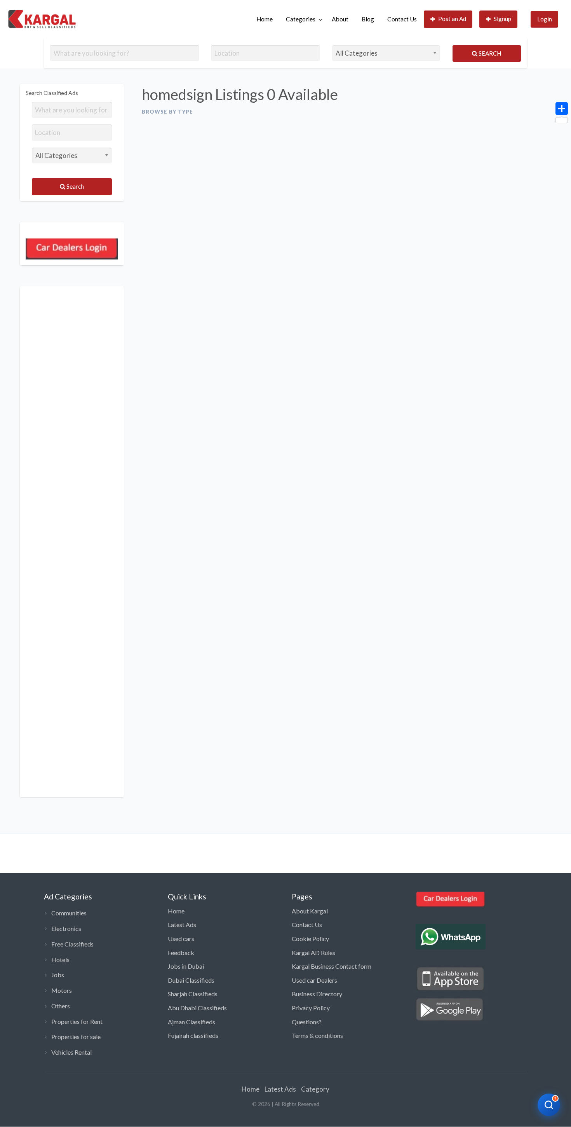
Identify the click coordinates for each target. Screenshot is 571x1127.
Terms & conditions (317, 1035)
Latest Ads (182, 924)
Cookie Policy (310, 938)
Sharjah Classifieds (193, 993)
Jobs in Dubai (186, 966)
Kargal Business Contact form (331, 966)
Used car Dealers (314, 980)
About (340, 19)
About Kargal (310, 911)
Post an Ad (452, 18)
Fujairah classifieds (193, 1035)
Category (315, 1089)
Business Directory (317, 993)
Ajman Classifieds (191, 1021)
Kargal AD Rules (313, 952)
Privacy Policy (311, 1007)
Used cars (181, 938)
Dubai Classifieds (191, 980)
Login (544, 19)
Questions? (307, 1021)
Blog (368, 19)
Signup (502, 18)
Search (489, 53)
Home (264, 19)
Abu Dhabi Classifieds (197, 1007)
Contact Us (402, 19)
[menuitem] (264, 19)
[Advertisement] (72, 541)
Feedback (181, 952)
